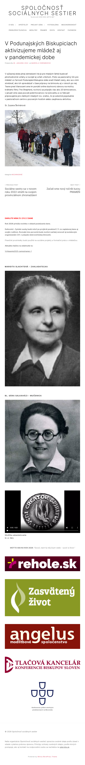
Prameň (43, 30)
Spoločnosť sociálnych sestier (42, 10)
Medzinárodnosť (68, 25)
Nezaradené (17, 174)
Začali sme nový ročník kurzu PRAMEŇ (63, 188)
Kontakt (61, 30)
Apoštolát (23, 25)
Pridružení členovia (18, 30)
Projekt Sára (37, 25)
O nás (11, 25)
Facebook (72, 30)
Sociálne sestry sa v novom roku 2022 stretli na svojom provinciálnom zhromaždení (21, 190)
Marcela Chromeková (41, 63)
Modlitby (33, 30)
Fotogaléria (53, 25)
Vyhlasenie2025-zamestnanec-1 (18, 251)
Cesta (52, 30)
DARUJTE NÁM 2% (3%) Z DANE (19, 218)
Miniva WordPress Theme (47, 756)
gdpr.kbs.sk (64, 747)
